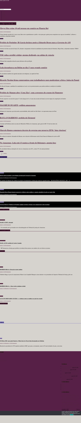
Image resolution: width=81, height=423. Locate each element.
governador (72, 399)
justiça (73, 400)
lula (75, 400)
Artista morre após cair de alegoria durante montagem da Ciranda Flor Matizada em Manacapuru (70, 378)
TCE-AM (79, 406)
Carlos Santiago (73, 396)
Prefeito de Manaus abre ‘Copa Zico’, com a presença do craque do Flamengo (31, 92)
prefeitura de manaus (70, 405)
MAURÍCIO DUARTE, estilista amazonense (18, 105)
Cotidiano (4, 14)
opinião (66, 404)
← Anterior (4, 153)
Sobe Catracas (5, 18)
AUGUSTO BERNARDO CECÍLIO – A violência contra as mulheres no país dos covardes (21, 298)
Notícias (3, 11)
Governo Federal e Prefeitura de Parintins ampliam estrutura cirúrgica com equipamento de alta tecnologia (25, 204)
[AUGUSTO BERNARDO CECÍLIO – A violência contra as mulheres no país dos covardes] (4, 294)
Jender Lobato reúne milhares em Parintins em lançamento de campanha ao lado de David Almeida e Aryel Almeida (70, 375)
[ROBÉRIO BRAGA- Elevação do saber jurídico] (11, 264)
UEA (66, 408)
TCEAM (63, 408)
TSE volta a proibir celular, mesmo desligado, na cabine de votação (27, 55)
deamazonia (8, 31)
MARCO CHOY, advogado (6, 222)
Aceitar (71, 414)
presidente (76, 405)
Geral (3, 16)
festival (64, 399)
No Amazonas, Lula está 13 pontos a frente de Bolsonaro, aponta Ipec (28, 142)
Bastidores (4, 17)
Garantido (68, 399)
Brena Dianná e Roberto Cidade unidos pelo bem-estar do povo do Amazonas (71, 367)
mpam (70, 402)
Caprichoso (68, 396)
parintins (70, 404)
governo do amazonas (65, 400)
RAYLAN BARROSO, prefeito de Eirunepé (17, 117)
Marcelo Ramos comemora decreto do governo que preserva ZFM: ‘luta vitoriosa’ (33, 130)
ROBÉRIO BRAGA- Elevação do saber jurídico (11, 269)
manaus (64, 402)
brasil (66, 396)
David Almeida (69, 398)
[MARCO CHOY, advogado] (3, 217)
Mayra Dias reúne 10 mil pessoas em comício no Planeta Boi (24, 28)
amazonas (71, 395)
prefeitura (64, 405)
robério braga (70, 406)
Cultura (3, 12)
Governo (76, 399)
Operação (63, 404)
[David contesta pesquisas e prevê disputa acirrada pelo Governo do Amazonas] (11, 170)
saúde (74, 406)
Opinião (3, 13)
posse (75, 404)
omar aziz (76, 402)
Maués (68, 402)
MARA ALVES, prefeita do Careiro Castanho (11, 243)
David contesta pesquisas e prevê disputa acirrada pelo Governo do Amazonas (18, 175)
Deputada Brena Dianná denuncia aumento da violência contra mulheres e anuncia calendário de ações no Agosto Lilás (27, 192)
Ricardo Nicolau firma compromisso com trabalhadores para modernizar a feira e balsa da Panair (39, 80)
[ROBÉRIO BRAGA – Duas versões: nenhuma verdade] (4, 281)
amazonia (77, 395)
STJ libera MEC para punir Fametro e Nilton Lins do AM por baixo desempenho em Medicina (22, 341)
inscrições (70, 400)
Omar (74, 402)
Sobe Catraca (2, 219)
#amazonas (64, 395)
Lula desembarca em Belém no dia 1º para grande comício (23, 67)
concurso (77, 396)
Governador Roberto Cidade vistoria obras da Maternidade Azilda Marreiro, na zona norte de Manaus (70, 371)
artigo (63, 396)
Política (3, 20)
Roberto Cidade (65, 406)
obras (72, 402)
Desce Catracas (5, 19)
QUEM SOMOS (3, 360)
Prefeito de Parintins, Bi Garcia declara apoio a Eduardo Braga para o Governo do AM (35, 42)
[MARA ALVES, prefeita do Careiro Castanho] (3, 238)
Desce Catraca (2, 240)
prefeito (78, 404)
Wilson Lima (70, 408)
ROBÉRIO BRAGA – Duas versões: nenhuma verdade (12, 286)
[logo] (3, 359)
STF (75, 406)
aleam (67, 395)
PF (74, 404)
